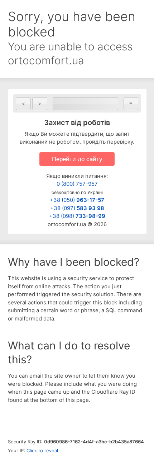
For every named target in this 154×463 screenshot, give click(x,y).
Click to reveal (42, 450)
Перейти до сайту (77, 159)
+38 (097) (77, 208)
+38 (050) (77, 199)
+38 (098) (77, 216)
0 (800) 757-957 (77, 183)
